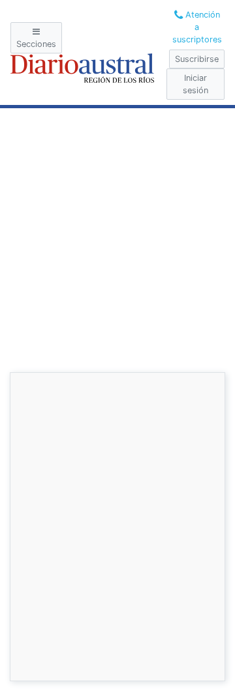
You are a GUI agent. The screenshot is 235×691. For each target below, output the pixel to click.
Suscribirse (197, 59)
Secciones (36, 44)
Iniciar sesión (195, 84)
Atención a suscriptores (197, 27)
